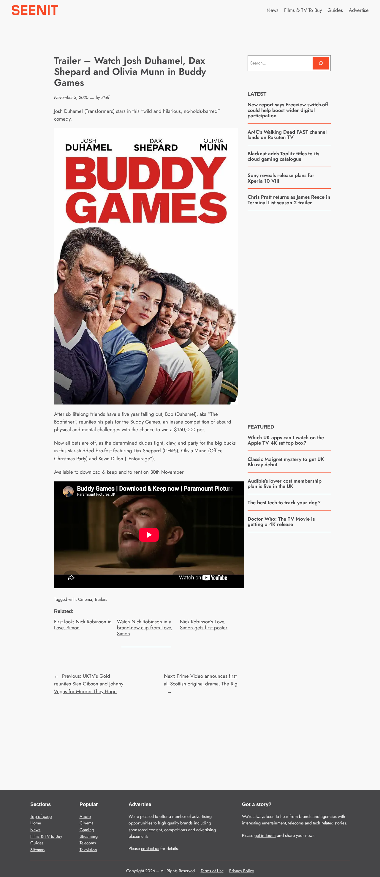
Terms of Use (212, 871)
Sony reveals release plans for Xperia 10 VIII (281, 178)
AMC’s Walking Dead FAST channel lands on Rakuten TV (287, 134)
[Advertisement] (292, 313)
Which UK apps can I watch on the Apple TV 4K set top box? (286, 440)
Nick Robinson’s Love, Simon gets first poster (203, 625)
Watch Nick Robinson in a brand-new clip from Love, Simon (144, 627)
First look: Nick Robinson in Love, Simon (83, 625)
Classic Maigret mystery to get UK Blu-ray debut (286, 461)
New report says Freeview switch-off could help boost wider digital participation (288, 110)
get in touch (265, 835)
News (35, 830)
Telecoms (88, 843)
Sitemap (37, 850)
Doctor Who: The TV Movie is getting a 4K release (281, 521)
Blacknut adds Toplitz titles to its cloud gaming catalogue (283, 156)
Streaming (89, 836)
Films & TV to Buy (46, 836)
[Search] (321, 63)
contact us (150, 848)
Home (35, 823)
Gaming (87, 830)
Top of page (41, 816)
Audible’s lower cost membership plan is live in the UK (285, 483)
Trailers (100, 599)
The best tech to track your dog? (284, 502)
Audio (85, 816)
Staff (105, 97)
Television (88, 850)
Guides (36, 843)
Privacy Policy (241, 871)
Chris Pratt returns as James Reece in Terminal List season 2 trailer (289, 199)
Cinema (85, 599)
